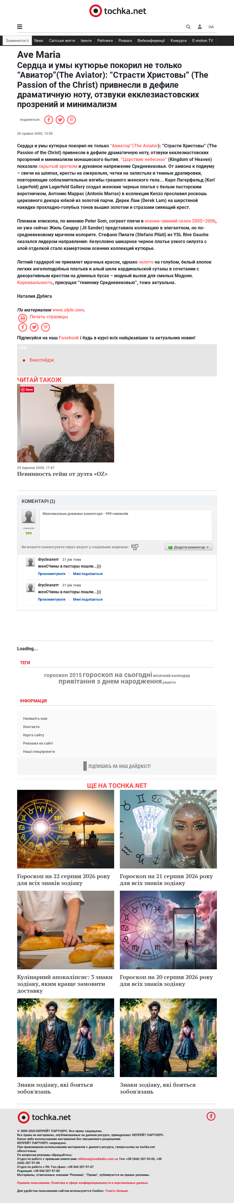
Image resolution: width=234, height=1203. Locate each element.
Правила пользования (33, 1183)
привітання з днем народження (110, 681)
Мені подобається (88, 574)
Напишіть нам (35, 718)
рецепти (169, 682)
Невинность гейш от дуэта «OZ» (62, 474)
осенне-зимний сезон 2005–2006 (180, 221)
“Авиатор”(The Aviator (134, 145)
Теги (25, 663)
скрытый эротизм (58, 166)
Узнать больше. (117, 1191)
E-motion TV (202, 40)
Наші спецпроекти (39, 751)
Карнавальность (35, 282)
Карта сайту (33, 735)
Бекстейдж (42, 360)
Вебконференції (151, 40)
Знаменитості (17, 40)
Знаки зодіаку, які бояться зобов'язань (55, 1088)
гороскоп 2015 (63, 675)
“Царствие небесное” (144, 159)
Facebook (69, 337)
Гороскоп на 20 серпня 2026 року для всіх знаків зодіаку (166, 980)
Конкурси (179, 40)
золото (146, 262)
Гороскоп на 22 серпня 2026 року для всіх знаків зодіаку (63, 879)
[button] (199, 26)
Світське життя (62, 40)
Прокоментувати (51, 574)
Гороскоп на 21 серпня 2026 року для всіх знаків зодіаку (166, 879)
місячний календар (171, 676)
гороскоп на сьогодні (117, 675)
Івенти (86, 40)
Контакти (31, 727)
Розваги (125, 40)
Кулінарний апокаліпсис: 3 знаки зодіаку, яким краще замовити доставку (64, 983)
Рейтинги (105, 40)
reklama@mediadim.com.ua (98, 1159)
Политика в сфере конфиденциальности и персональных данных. (100, 1183)
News (38, 40)
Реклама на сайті (38, 743)
